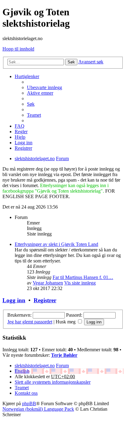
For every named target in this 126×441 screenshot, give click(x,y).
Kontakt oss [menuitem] (26, 393)
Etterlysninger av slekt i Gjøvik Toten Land (56, 244)
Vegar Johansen (48, 282)
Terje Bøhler (64, 355)
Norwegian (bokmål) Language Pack (38, 409)
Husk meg (66, 321)
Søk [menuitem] (31, 104)
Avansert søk (90, 61)
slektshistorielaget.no (35, 365)
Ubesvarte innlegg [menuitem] (44, 87)
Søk (71, 62)
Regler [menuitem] (21, 131)
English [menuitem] (22, 371)
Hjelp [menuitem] (20, 137)
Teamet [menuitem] (34, 115)
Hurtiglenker (27, 76)
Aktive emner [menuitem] (40, 93)
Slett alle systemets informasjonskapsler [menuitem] (53, 382)
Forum (62, 365)
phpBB (29, 403)
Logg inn (13, 300)
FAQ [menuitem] (19, 126)
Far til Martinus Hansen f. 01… (83, 277)
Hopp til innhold (18, 48)
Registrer (45, 300)
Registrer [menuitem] (23, 148)
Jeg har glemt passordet (29, 321)
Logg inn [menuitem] (23, 142)
